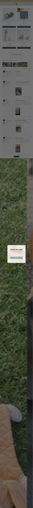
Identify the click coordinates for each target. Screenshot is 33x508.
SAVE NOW (16, 257)
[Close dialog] (24, 246)
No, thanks (16, 260)
